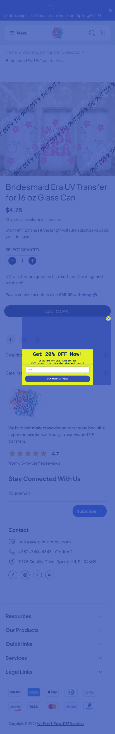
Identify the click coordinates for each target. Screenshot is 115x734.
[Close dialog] (108, 318)
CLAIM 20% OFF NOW (57, 378)
